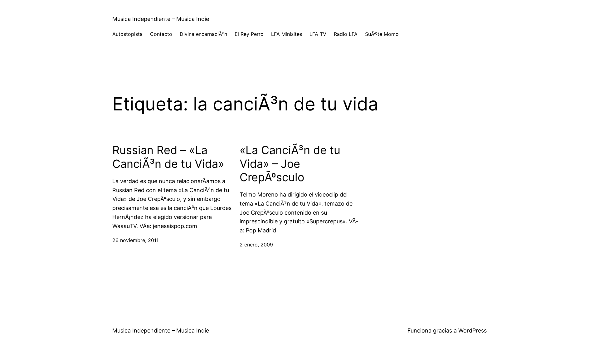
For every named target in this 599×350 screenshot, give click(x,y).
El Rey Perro (249, 34)
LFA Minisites (286, 34)
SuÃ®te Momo (382, 34)
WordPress (472, 330)
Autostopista (127, 34)
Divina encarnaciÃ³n (203, 34)
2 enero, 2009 (256, 244)
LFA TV (317, 34)
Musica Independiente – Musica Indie (160, 19)
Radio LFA (346, 34)
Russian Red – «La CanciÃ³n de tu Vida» (168, 156)
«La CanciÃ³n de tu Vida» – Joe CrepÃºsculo (290, 163)
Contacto (161, 34)
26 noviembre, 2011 (135, 240)
